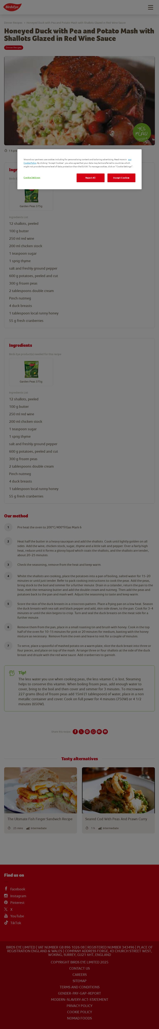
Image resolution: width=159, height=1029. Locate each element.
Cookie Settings (32, 177)
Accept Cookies (121, 177)
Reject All (91, 177)
